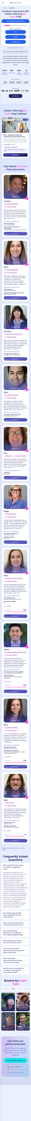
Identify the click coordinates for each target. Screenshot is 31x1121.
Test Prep (4, 8)
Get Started (14, 96)
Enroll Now (15, 155)
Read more (11, 218)
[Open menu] (3, 3)
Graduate (19, 989)
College (13, 989)
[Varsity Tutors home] (15, 3)
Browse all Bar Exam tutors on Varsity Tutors (13, 849)
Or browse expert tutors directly (15, 1072)
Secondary (6, 989)
